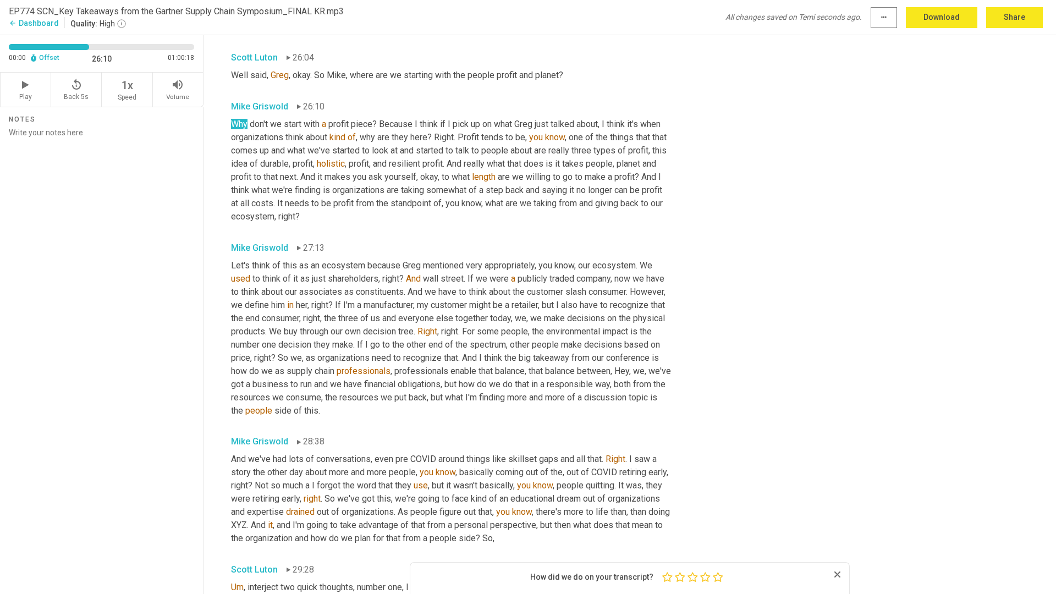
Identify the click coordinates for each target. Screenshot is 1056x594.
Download (941, 17)
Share (1014, 17)
